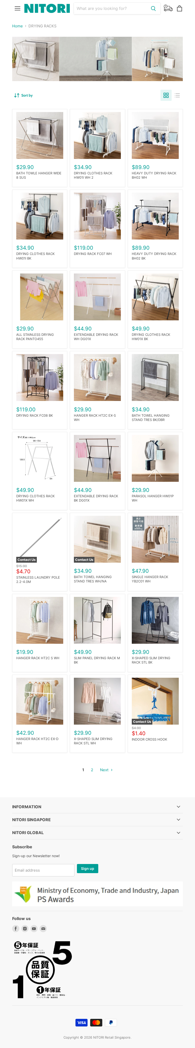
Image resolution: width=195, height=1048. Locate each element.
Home (17, 26)
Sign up (87, 868)
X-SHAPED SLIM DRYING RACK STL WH (93, 741)
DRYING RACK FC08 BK (34, 415)
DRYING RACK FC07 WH (93, 254)
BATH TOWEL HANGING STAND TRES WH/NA (93, 579)
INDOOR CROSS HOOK (149, 739)
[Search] (153, 8)
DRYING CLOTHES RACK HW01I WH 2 (93, 175)
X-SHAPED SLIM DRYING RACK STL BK (151, 660)
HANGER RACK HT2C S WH (37, 658)
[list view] (177, 95)
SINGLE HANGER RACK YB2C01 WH (150, 579)
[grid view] (166, 95)
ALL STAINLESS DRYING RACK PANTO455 (35, 337)
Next (104, 769)
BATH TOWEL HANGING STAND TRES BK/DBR (151, 417)
